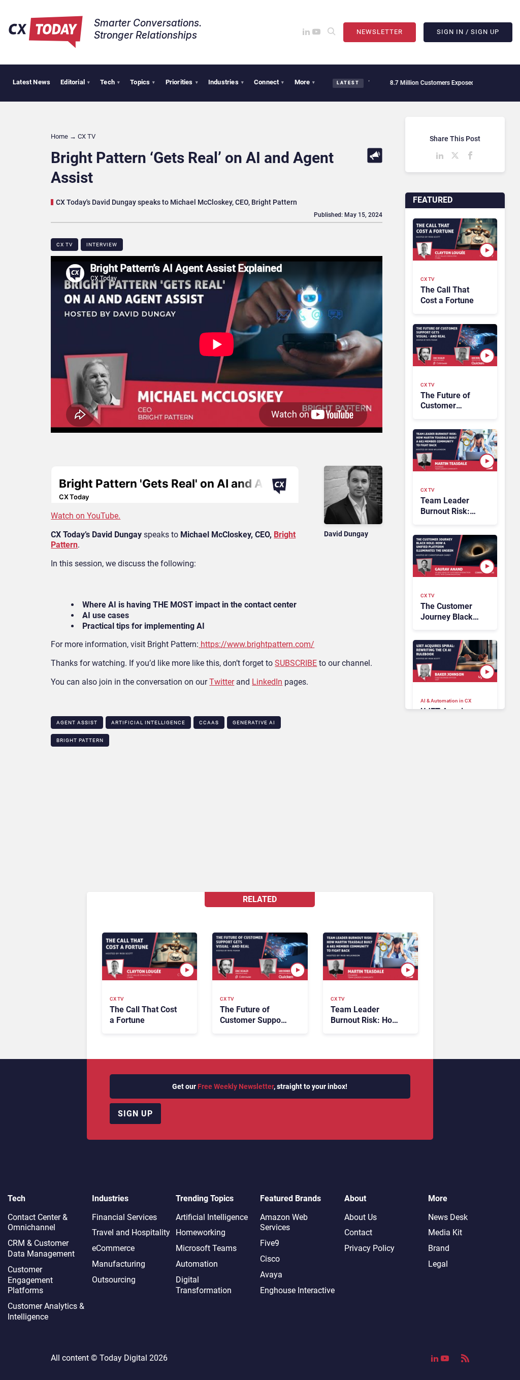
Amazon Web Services (284, 1222)
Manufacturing (118, 1264)
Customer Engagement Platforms (30, 1280)
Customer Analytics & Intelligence (46, 1311)
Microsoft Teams (206, 1248)
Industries (226, 82)
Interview (101, 244)
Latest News (31, 82)
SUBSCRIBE (296, 663)
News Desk (448, 1217)
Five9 (269, 1243)
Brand (438, 1248)
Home (59, 136)
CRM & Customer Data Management (41, 1248)
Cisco (270, 1259)
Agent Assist (77, 722)
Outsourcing (114, 1280)
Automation (197, 1264)
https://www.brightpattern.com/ (256, 644)
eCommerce (113, 1248)
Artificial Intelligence (148, 722)
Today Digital (123, 1358)
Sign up (135, 1113)
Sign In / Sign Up (468, 32)
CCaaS (209, 722)
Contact (358, 1232)
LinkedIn (267, 682)
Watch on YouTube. (85, 516)
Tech (110, 82)
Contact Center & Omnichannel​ (38, 1222)
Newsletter (379, 32)
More (305, 82)
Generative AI (254, 722)
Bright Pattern (80, 740)
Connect (269, 82)
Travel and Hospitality (131, 1232)
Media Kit (445, 1232)
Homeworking (200, 1232)
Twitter (221, 682)
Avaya (271, 1274)
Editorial (75, 82)
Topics (142, 82)
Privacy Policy (369, 1248)
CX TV (64, 244)
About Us (360, 1217)
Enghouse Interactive (297, 1290)
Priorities (182, 82)
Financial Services (124, 1217)
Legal (438, 1264)
